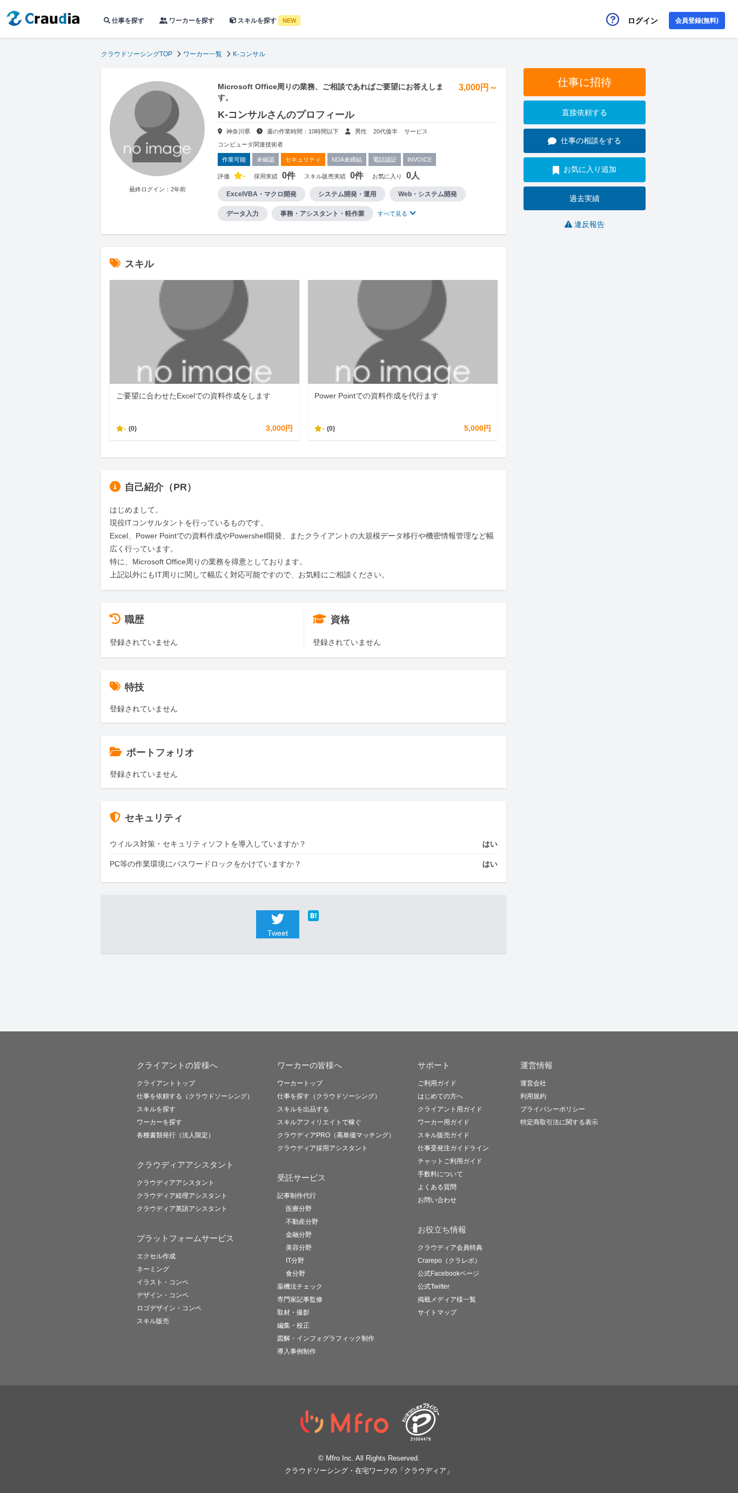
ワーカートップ (300, 1083)
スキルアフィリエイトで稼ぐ (319, 1122)
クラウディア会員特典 (450, 1247)
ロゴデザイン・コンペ (169, 1308)
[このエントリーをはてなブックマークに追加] (329, 915)
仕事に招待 (585, 82)
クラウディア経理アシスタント (182, 1195)
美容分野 (299, 1247)
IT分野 (295, 1260)
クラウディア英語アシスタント (182, 1208)
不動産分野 (302, 1221)
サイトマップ (437, 1312)
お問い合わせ (437, 1200)
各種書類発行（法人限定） (175, 1135)
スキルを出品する (303, 1109)
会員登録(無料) (697, 20)
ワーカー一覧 (202, 54)
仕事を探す (127, 20)
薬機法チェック (300, 1286)
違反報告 (589, 224)
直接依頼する (584, 112)
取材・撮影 (293, 1312)
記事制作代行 (296, 1195)
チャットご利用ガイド (450, 1161)
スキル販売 (153, 1321)
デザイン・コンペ (163, 1295)
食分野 (295, 1273)
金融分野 (299, 1234)
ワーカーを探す (190, 20)
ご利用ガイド (437, 1083)
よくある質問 (437, 1187)
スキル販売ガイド (443, 1135)
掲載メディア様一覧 (447, 1299)
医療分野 (299, 1208)
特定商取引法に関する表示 (559, 1122)
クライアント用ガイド (450, 1109)
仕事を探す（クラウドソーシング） (329, 1096)
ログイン (643, 20)
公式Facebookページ (448, 1273)
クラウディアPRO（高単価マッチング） (336, 1135)
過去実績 (584, 198)
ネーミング (153, 1269)
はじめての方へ (440, 1096)
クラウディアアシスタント (175, 1183)
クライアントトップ (166, 1083)
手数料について (440, 1174)
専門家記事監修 (300, 1299)
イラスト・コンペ (163, 1282)
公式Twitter (433, 1286)
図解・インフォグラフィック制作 (325, 1338)
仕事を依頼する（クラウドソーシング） (195, 1096)
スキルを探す (266, 20)
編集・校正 (293, 1325)
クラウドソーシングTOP (136, 54)
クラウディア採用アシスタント (322, 1148)
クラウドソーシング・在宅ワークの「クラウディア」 (369, 1471)
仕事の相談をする (591, 140)
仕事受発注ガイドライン (453, 1148)
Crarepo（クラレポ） (449, 1260)
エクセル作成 (156, 1256)
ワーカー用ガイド (443, 1122)
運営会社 (533, 1083)
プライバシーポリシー (552, 1109)
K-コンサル (249, 54)
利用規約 (533, 1096)
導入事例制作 (296, 1351)
